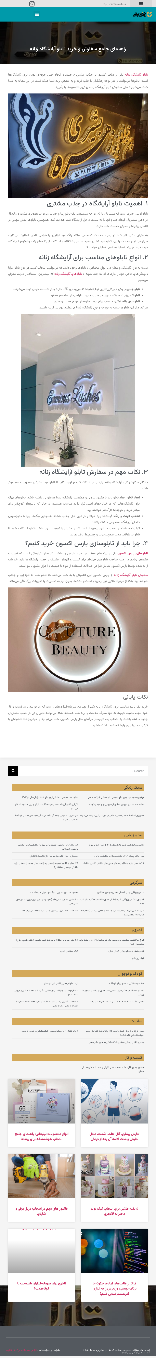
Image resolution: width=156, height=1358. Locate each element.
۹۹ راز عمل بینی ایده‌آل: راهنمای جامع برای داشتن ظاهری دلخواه (113, 863)
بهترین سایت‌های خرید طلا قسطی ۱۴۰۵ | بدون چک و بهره (116, 845)
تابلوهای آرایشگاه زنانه (68, 274)
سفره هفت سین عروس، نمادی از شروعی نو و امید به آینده (116, 804)
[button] (141, 3)
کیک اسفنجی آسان (69, 951)
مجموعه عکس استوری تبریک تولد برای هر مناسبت (54, 892)
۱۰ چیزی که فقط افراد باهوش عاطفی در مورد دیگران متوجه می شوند (112, 815)
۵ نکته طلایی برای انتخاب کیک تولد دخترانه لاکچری (114, 1211)
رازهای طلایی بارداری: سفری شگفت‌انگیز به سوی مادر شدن (116, 1042)
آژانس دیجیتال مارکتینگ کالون (21, 1349)
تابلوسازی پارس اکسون (132, 553)
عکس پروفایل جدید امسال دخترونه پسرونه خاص (120, 892)
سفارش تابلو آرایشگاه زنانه (131, 575)
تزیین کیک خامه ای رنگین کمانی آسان (126, 951)
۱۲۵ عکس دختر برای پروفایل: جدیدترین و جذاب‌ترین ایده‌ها (50, 911)
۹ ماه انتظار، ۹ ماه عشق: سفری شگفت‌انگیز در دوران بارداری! (50, 1031)
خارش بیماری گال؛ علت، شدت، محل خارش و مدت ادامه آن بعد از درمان (115, 1136)
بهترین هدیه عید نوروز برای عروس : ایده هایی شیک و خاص (116, 797)
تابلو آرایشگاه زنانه (136, 74)
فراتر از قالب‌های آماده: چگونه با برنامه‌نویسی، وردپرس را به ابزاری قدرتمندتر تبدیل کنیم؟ (114, 1289)
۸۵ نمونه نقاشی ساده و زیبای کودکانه (126, 983)
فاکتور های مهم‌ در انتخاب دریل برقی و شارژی (41, 1211)
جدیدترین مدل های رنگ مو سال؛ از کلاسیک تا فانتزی (53, 856)
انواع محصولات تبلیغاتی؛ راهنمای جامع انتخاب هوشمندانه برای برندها (41, 1136)
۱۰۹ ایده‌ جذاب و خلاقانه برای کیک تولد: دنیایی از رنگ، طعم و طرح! (47, 940)
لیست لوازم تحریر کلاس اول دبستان (61, 983)
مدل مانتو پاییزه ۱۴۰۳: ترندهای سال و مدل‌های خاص (119, 856)
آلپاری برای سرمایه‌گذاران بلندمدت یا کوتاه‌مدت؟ (41, 1286)
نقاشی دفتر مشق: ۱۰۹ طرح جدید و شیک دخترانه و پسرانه (117, 1002)
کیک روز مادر (138, 958)
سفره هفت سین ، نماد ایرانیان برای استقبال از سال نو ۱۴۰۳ (50, 797)
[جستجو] (13, 771)
